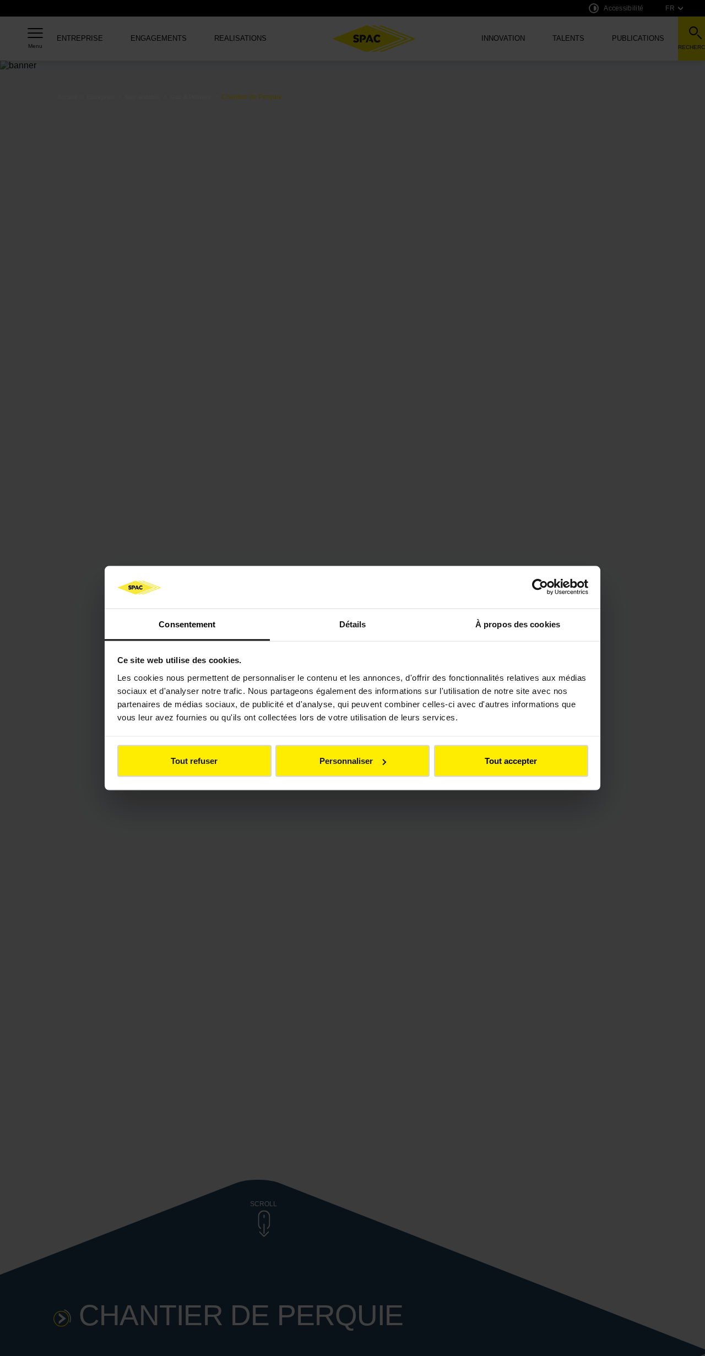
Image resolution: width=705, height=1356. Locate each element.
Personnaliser (346, 761)
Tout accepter (511, 761)
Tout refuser (194, 761)
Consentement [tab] (187, 623)
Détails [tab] (352, 623)
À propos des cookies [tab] (517, 623)
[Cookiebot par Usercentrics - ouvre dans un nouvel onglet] (540, 587)
